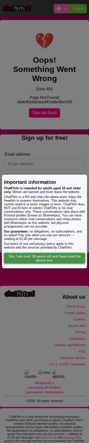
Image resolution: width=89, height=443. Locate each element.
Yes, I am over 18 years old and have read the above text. (44, 258)
